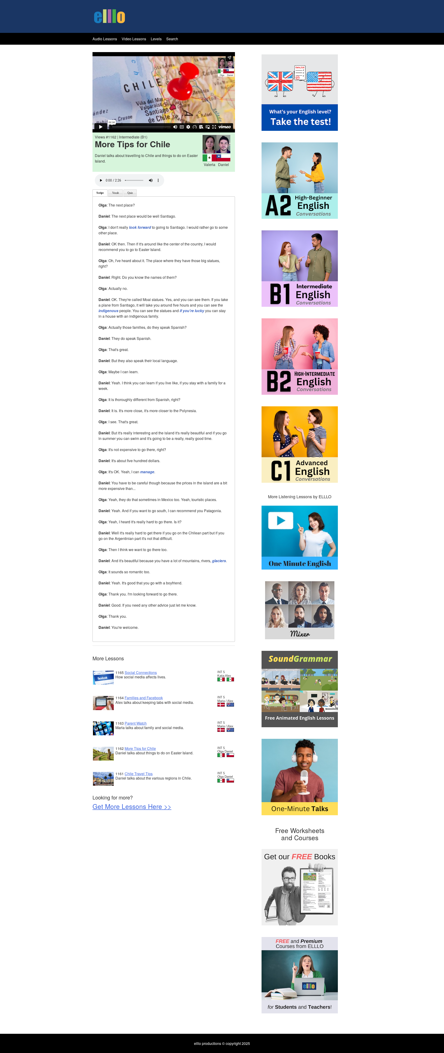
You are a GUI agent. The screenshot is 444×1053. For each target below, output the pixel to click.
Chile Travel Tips (139, 773)
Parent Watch (136, 723)
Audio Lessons (104, 38)
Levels (157, 38)
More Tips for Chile (140, 748)
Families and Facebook (144, 697)
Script (100, 192)
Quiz (130, 192)
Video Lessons (134, 38)
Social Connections (141, 672)
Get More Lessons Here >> (131, 806)
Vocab (115, 192)
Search (172, 38)
